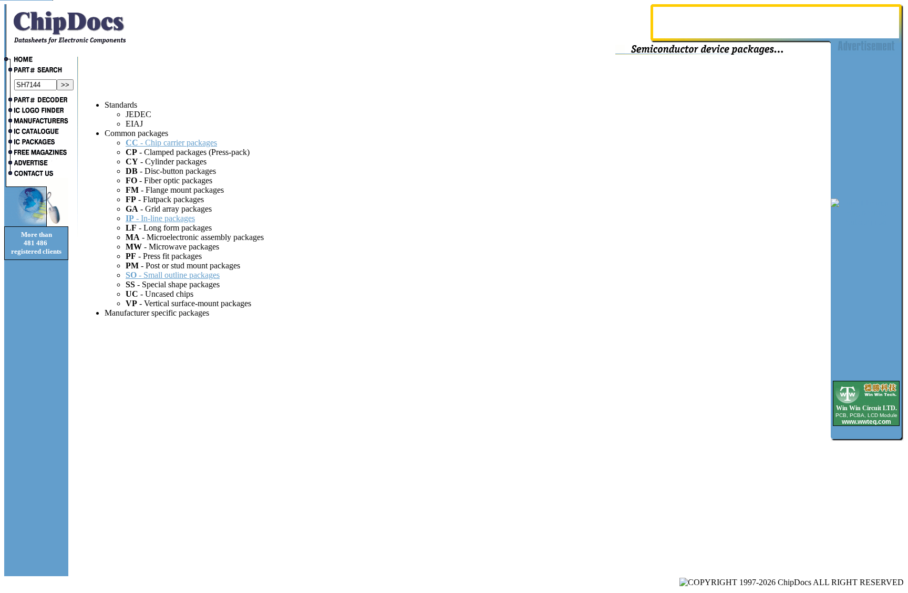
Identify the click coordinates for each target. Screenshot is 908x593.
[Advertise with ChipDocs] (36, 164)
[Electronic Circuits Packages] (36, 143)
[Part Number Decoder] (36, 101)
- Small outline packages (173, 275)
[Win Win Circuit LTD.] (866, 402)
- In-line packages (160, 218)
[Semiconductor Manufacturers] (36, 122)
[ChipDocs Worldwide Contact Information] (36, 173)
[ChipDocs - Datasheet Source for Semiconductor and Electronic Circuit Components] (36, 60)
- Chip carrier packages (171, 142)
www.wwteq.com (866, 421)
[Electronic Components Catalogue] (36, 132)
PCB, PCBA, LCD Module (866, 415)
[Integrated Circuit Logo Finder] (36, 111)
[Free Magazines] (36, 153)
